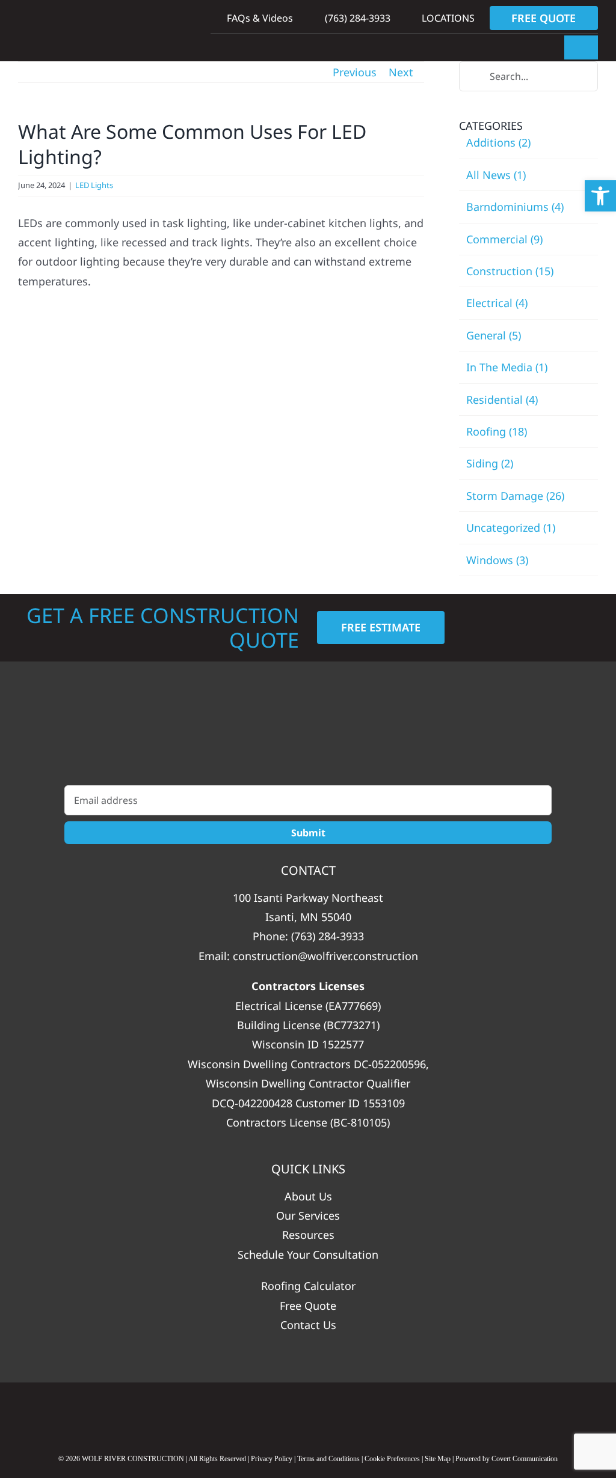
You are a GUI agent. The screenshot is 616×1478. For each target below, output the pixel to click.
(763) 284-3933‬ (356, 18)
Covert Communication (524, 1459)
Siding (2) (489, 463)
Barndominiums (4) (515, 206)
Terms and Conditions (328, 1459)
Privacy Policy (271, 1459)
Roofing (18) (496, 431)
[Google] (260, 1414)
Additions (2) (498, 142)
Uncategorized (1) (510, 527)
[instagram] (356, 1414)
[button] (600, 195)
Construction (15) (509, 271)
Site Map (438, 1459)
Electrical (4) (497, 303)
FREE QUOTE (543, 18)
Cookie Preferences (392, 1459)
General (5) (493, 335)
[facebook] (308, 1414)
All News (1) (496, 175)
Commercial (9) (504, 239)
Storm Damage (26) (515, 495)
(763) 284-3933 (327, 936)
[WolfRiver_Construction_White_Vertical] (308, 735)
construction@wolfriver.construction (325, 956)
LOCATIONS (447, 18)
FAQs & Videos (258, 18)
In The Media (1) (506, 367)
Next (401, 72)
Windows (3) (497, 560)
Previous (355, 72)
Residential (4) (502, 399)
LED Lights (94, 185)
